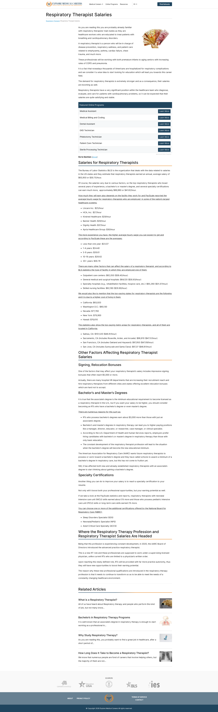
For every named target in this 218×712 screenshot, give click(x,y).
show (95, 157)
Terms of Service (139, 697)
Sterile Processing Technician (93, 149)
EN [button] (134, 4)
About (70, 698)
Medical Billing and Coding (92, 117)
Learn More (164, 111)
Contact (139, 700)
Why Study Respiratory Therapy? (98, 635)
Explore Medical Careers (109, 708)
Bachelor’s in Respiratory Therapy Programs (104, 617)
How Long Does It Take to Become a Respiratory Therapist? (113, 653)
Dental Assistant (87, 124)
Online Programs (111, 4)
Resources (124, 4)
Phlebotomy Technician (91, 137)
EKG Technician (87, 130)
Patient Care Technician (91, 143)
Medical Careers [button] (95, 4)
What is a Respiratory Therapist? (97, 599)
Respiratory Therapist (53, 21)
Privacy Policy (83, 698)
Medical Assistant (88, 111)
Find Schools (165, 4)
